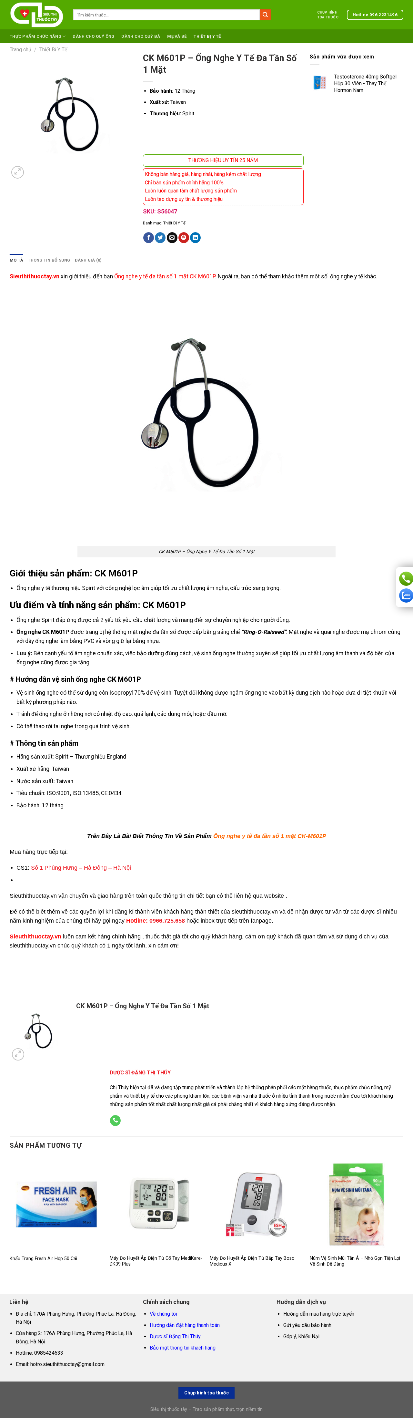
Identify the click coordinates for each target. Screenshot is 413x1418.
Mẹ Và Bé (176, 36)
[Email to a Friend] (172, 237)
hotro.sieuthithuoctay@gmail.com (67, 1364)
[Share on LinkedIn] (195, 237)
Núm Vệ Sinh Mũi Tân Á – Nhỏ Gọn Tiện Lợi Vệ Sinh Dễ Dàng (355, 1261)
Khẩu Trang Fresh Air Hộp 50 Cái (43, 1258)
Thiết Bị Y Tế (207, 36)
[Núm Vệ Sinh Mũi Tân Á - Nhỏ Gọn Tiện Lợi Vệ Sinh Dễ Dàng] (356, 1204)
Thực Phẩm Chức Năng (35, 36)
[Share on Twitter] (160, 237)
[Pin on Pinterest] (183, 237)
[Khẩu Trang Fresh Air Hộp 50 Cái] (56, 1204)
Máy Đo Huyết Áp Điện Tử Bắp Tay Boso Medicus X (252, 1261)
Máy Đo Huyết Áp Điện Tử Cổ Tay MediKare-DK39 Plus (156, 1261)
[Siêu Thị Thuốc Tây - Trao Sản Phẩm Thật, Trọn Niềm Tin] (37, 15)
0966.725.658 (167, 920)
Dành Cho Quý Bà (140, 36)
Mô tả (16, 260)
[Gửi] (265, 14)
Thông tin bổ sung (49, 260)
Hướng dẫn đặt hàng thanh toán (185, 1325)
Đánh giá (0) (88, 260)
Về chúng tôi (163, 1314)
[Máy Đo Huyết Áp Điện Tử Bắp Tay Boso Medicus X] (256, 1204)
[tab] (16, 260)
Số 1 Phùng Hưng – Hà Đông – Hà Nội (81, 867)
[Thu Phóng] (17, 172)
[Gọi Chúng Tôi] (115, 1120)
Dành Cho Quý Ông (93, 36)
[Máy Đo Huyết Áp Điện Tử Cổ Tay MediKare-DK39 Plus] (156, 1204)
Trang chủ (20, 50)
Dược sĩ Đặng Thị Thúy (175, 1336)
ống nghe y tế (346, 276)
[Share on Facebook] (148, 237)
